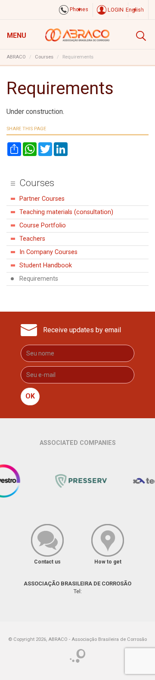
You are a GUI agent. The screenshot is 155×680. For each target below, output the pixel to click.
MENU (16, 35)
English (135, 9)
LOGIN (115, 9)
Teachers (32, 238)
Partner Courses (42, 198)
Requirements (38, 278)
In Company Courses (48, 252)
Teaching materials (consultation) (66, 212)
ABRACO (16, 57)
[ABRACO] (77, 34)
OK (30, 396)
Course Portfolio (42, 225)
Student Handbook (45, 265)
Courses (44, 57)
